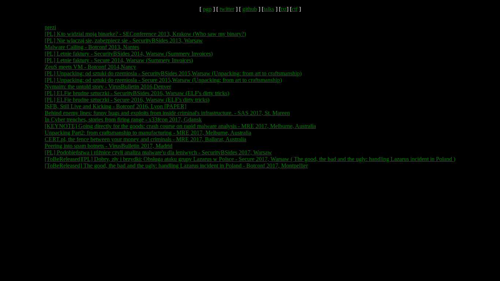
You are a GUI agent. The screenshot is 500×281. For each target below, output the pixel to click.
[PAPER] (175, 106)
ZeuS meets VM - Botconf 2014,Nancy (90, 67)
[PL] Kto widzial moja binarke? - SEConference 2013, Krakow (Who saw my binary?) (145, 34)
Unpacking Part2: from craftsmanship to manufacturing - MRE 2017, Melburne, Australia (148, 133)
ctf (295, 9)
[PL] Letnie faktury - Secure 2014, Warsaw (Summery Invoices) (119, 60)
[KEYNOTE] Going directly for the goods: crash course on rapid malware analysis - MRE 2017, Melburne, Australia (180, 126)
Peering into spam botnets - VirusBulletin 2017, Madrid (108, 146)
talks (269, 9)
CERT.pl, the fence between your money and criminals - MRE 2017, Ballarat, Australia (145, 139)
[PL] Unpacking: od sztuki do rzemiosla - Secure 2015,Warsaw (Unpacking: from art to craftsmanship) (163, 80)
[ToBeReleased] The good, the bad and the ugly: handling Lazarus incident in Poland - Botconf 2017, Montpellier (176, 165)
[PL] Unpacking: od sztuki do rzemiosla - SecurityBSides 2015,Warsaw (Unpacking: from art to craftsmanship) (173, 73)
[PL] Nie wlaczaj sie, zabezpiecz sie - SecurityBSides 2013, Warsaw (124, 40)
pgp (207, 9)
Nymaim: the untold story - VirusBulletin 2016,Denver (108, 86)
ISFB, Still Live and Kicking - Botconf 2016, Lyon (104, 106)
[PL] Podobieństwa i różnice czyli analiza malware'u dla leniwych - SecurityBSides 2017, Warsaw (158, 152)
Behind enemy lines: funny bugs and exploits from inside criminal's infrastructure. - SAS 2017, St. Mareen (167, 113)
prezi (50, 27)
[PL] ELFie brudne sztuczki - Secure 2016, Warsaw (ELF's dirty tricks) (127, 100)
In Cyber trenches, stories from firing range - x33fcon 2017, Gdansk (123, 119)
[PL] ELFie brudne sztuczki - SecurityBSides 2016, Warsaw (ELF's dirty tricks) (137, 93)
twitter (227, 9)
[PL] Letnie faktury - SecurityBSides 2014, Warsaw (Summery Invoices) (129, 53)
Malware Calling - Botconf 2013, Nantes (92, 47)
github (249, 9)
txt (284, 9)
